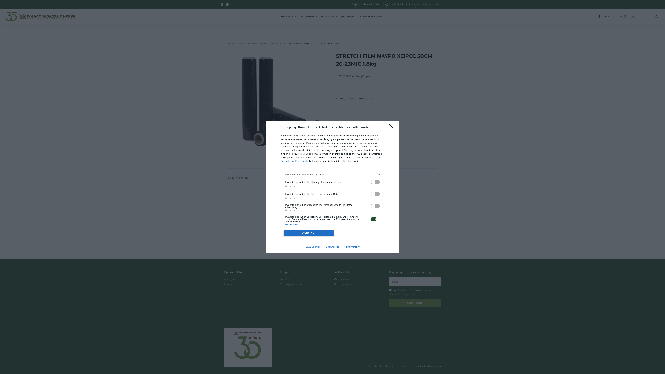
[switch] (375, 182)
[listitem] (332, 174)
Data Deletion (312, 246)
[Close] (392, 127)
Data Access (332, 246)
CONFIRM (308, 233)
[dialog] (332, 187)
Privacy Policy (352, 246)
